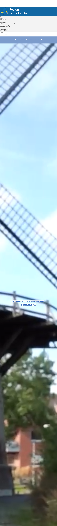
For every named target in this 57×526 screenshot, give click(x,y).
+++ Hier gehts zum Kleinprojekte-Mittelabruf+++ (28, 40)
